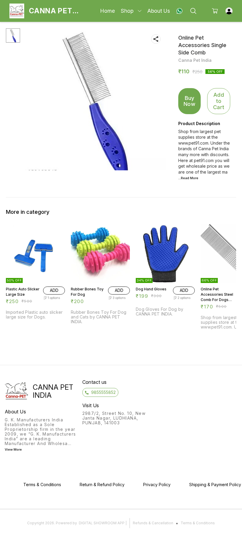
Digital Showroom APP (102, 523)
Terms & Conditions (198, 523)
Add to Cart (218, 101)
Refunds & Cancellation (153, 523)
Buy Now (189, 101)
